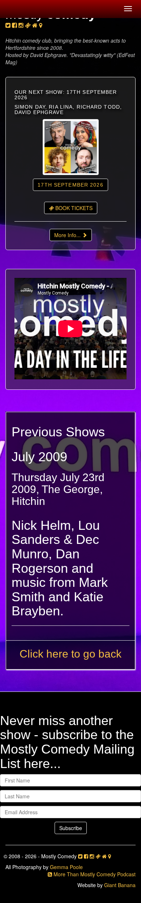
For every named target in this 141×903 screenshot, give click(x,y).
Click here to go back (70, 654)
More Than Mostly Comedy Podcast (94, 874)
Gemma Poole (66, 867)
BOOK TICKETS (73, 207)
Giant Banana (120, 885)
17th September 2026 (70, 185)
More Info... (68, 235)
